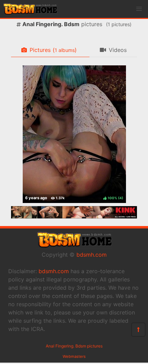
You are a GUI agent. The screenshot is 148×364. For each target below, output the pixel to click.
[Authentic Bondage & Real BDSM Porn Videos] (74, 216)
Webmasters (74, 356)
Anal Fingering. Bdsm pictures (74, 346)
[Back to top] (138, 329)
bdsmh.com (91, 254)
